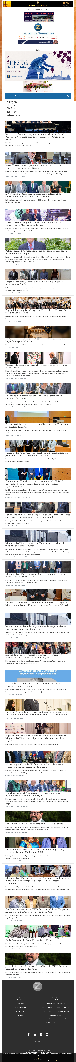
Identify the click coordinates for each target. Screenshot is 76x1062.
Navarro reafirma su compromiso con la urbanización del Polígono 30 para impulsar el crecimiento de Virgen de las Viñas (35, 137)
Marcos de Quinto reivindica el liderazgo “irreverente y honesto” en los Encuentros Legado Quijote (33, 656)
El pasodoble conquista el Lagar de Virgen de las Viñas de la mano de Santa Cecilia (35, 311)
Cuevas (43, 1011)
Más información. (61, 1061)
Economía (63, 1019)
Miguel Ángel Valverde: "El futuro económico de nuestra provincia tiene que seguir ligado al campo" (34, 765)
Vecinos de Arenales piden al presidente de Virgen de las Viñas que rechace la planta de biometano (37, 627)
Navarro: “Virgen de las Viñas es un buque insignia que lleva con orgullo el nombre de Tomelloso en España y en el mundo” (37, 713)
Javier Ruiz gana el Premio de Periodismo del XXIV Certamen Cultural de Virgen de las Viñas (37, 967)
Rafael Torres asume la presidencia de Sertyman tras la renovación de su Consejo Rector (33, 166)
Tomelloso (48, 999)
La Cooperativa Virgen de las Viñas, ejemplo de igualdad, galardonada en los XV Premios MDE (34, 851)
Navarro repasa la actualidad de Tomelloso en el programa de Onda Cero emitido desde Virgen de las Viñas (36, 939)
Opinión (58, 1007)
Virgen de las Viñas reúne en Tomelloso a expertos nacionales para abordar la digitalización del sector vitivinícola (36, 454)
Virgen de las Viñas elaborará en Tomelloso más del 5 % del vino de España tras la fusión (35, 544)
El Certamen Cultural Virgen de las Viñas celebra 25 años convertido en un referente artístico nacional (34, 195)
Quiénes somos (20, 1003)
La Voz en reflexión (60, 999)
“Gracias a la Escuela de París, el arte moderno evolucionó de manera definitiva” (36, 366)
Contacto (20, 1015)
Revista (48, 1023)
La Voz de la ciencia (59, 1023)
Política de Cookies (20, 1011)
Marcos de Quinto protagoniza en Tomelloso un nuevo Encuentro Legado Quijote (33, 684)
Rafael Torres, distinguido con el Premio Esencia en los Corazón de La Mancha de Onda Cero (33, 223)
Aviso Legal (20, 999)
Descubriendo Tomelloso (55, 1015)
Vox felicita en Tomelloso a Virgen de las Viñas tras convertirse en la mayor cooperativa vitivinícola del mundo (37, 516)
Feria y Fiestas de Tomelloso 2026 (55, 1003)
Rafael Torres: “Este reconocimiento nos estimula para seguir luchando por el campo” (36, 252)
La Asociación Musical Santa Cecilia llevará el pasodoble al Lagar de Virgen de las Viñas (35, 340)
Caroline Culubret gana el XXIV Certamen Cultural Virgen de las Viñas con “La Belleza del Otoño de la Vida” (36, 910)
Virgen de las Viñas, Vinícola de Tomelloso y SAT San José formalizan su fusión (35, 283)
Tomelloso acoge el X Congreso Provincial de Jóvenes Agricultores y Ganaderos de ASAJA (32, 794)
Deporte (51, 1011)
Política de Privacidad (20, 1007)
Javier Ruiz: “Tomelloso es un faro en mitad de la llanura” (34, 823)
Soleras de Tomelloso (63, 1011)
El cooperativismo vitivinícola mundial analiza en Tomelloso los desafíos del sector (36, 425)
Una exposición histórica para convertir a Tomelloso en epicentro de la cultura (33, 397)
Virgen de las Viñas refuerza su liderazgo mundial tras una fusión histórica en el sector (35, 575)
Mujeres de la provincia (51, 1019)
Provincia (66, 1007)
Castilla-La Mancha (47, 1007)
